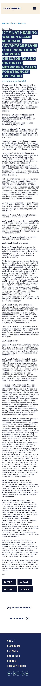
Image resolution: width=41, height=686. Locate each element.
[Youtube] (27, 674)
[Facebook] (13, 674)
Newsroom (6, 23)
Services (12, 650)
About (11, 640)
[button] (9, 582)
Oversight (13, 655)
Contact (12, 661)
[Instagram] (23, 674)
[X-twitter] (18, 674)
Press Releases (19, 23)
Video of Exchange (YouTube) (14, 81)
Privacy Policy (16, 666)
